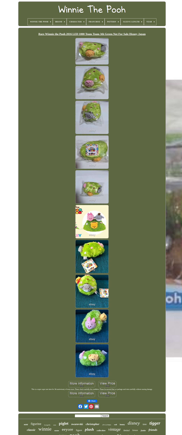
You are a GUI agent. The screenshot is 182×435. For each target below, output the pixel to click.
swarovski (77, 424)
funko (143, 430)
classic (31, 430)
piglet (63, 423)
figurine (36, 424)
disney (134, 423)
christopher (92, 424)
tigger (154, 423)
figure (79, 430)
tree (145, 424)
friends (153, 430)
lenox (135, 430)
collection (101, 430)
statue (56, 430)
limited (126, 430)
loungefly (47, 425)
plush (89, 429)
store (54, 425)
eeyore (67, 429)
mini (26, 424)
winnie (44, 429)
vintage (114, 429)
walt (115, 425)
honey (122, 424)
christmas (106, 425)
